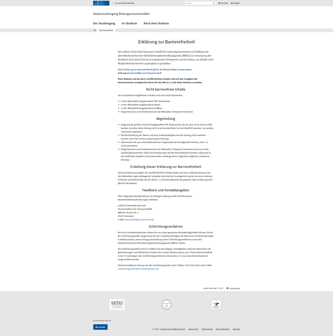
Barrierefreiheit (222, 329)
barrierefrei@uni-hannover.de (139, 219)
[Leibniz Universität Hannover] (101, 3)
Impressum (193, 329)
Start (214, 3)
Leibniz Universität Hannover (172, 329)
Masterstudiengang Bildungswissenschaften (121, 13)
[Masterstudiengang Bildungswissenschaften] (94, 30)
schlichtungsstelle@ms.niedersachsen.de (138, 268)
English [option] (236, 3)
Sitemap (236, 329)
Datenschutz (207, 329)
